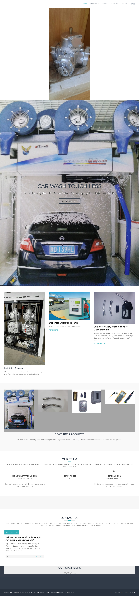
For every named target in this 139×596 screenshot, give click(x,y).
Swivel (127, 592)
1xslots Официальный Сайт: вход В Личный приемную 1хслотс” (23, 538)
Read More (39, 557)
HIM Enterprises (21, 592)
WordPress (70, 592)
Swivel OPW (119, 592)
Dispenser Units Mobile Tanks (63, 323)
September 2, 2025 (12, 532)
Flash (46, 592)
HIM (9, 557)
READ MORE (53, 330)
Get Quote (69, 146)
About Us (113, 4)
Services (124, 4)
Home (84, 4)
